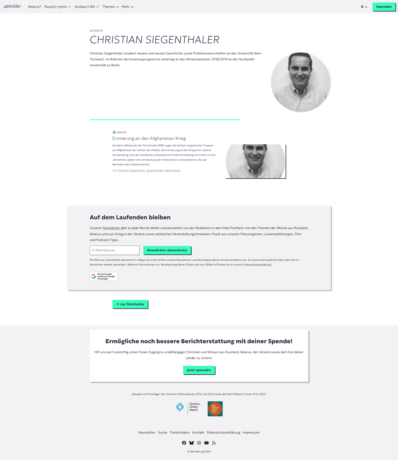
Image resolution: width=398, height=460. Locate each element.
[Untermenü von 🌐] (364, 6)
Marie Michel (172, 170)
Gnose (122, 132)
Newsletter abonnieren (167, 250)
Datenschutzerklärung (257, 264)
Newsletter (111, 228)
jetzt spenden (199, 370)
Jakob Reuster (155, 170)
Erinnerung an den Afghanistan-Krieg (149, 138)
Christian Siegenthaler (131, 170)
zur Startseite (132, 304)
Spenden (384, 7)
